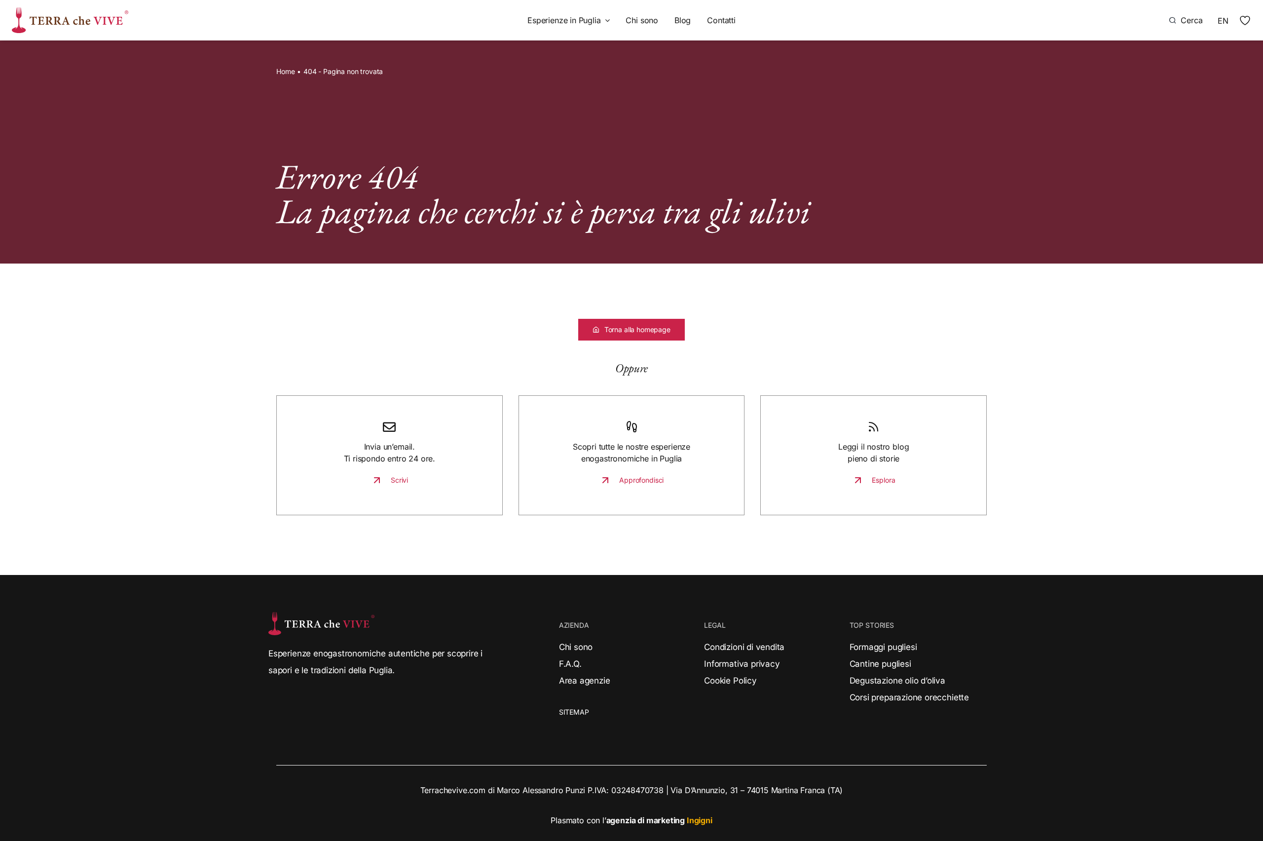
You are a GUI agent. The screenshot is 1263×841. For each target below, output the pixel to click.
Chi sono (576, 647)
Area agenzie (584, 681)
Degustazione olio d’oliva (897, 681)
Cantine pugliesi (880, 664)
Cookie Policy (730, 681)
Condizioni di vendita (744, 647)
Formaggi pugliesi (883, 647)
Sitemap (574, 712)
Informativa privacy (742, 664)
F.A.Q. (570, 664)
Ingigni (699, 820)
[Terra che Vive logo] (70, 11)
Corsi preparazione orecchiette (909, 697)
